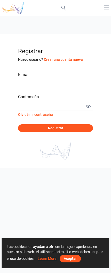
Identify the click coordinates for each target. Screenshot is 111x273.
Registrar (55, 128)
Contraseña (28, 96)
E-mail (23, 74)
